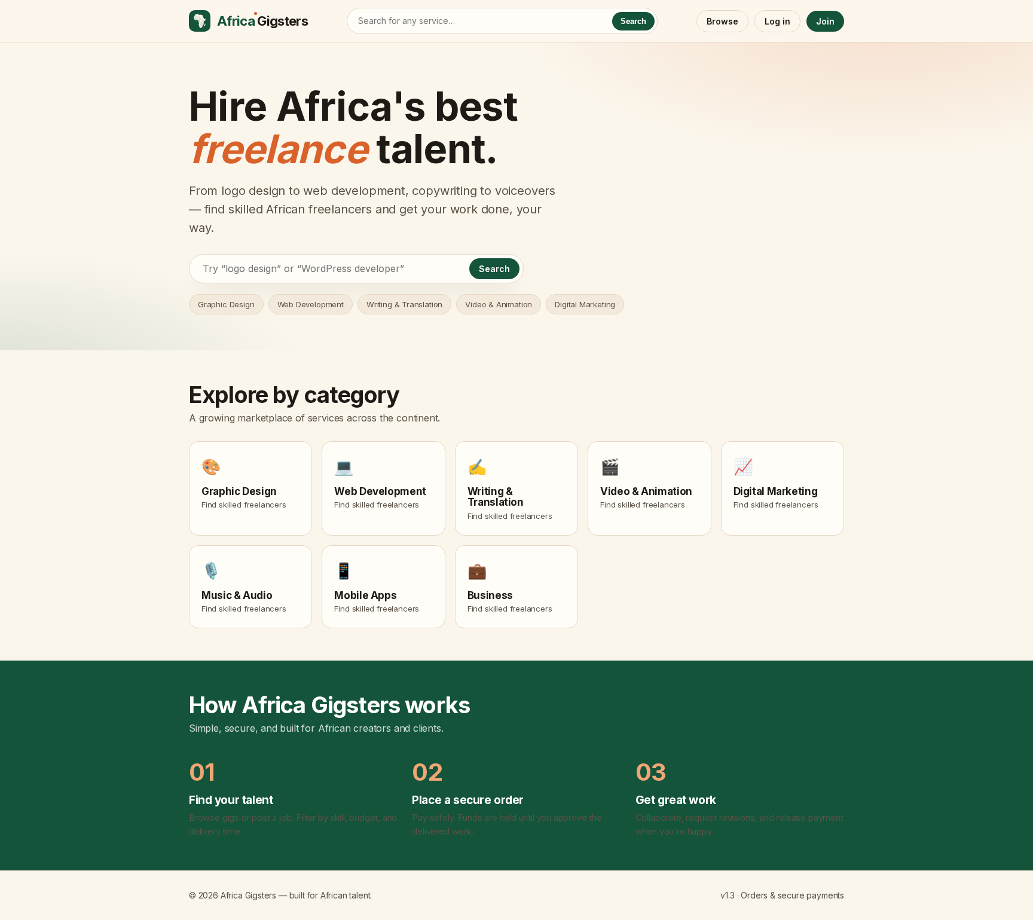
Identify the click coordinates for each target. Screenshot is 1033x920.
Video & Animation (498, 304)
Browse (722, 21)
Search (633, 21)
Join (825, 21)
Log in (777, 21)
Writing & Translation (404, 304)
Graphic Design (226, 304)
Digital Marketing (585, 304)
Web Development (310, 304)
